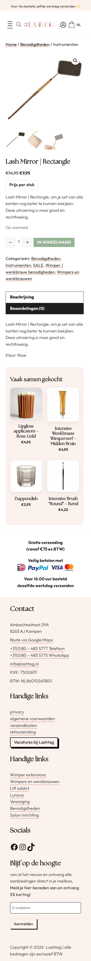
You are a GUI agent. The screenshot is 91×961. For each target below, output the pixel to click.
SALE (38, 265)
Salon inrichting (24, 815)
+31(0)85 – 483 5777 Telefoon (37, 648)
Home (11, 44)
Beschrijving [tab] (22, 297)
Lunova (17, 795)
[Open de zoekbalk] (18, 24)
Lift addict (19, 788)
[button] (75, 60)
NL (79, 24)
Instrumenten (18, 265)
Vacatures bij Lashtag (34, 742)
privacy (17, 712)
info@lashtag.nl (24, 664)
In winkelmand (54, 242)
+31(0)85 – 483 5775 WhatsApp (39, 655)
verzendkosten (23, 725)
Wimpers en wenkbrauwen (35, 781)
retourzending (23, 732)
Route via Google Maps (31, 640)
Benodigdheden (34, 44)
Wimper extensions (28, 774)
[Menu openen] (10, 24)
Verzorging (20, 801)
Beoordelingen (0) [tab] (27, 308)
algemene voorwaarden (32, 718)
